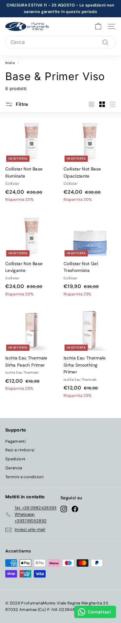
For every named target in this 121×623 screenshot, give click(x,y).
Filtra (21, 104)
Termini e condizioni (24, 476)
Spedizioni (15, 459)
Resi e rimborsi (19, 450)
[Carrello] (98, 26)
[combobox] (60, 42)
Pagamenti (15, 441)
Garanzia (13, 467)
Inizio (10, 62)
